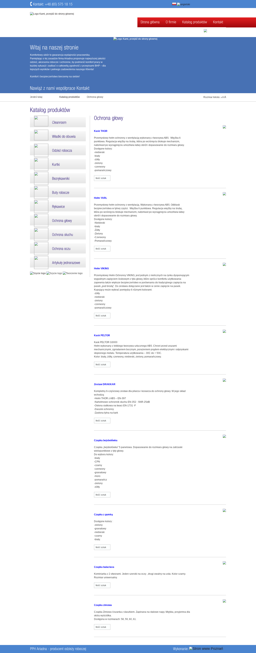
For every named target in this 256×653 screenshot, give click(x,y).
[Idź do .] (51, 96)
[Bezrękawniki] (58, 178)
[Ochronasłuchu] (58, 234)
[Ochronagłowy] (58, 220)
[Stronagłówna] (150, 22)
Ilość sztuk (101, 178)
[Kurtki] (58, 164)
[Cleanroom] (58, 122)
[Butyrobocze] (58, 192)
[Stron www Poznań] (206, 649)
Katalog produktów (69, 97)
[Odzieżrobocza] (58, 150)
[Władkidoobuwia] (58, 136)
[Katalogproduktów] (194, 22)
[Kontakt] (218, 22)
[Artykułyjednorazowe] (58, 262)
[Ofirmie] (171, 22)
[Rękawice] (58, 206)
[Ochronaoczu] (58, 248)
